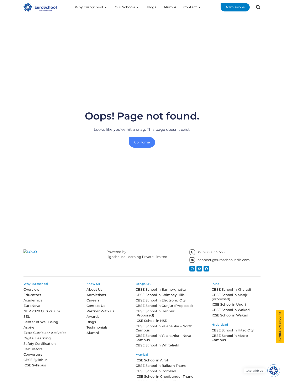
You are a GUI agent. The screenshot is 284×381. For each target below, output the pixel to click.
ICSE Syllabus (34, 365)
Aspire (28, 327)
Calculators (32, 349)
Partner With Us (100, 311)
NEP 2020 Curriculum (41, 311)
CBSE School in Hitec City (233, 330)
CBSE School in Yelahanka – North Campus (164, 328)
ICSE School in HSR (151, 321)
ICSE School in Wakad (230, 315)
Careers (93, 300)
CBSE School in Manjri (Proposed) (230, 297)
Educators (32, 295)
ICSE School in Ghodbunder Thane (164, 377)
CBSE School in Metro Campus (230, 338)
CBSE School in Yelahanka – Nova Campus (163, 338)
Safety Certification (39, 344)
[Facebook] (206, 268)
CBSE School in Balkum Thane (161, 366)
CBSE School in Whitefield (157, 345)
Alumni (92, 333)
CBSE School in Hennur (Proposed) (155, 313)
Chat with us (254, 370)
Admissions (96, 295)
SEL (26, 317)
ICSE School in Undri (229, 304)
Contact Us (95, 306)
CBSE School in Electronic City (161, 300)
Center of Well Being (40, 322)
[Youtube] (199, 268)
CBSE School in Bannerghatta (161, 289)
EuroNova (31, 306)
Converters (32, 354)
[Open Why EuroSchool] (105, 7)
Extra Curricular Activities (44, 333)
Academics (32, 300)
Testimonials (96, 327)
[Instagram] (192, 268)
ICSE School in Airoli (152, 360)
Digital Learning (37, 338)
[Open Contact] (199, 7)
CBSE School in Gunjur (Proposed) (164, 306)
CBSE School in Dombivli (156, 371)
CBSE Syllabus (35, 360)
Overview (31, 289)
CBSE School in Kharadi (231, 289)
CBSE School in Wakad (231, 310)
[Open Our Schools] (137, 7)
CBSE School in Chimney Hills (160, 295)
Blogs (91, 322)
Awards (92, 317)
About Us (94, 289)
